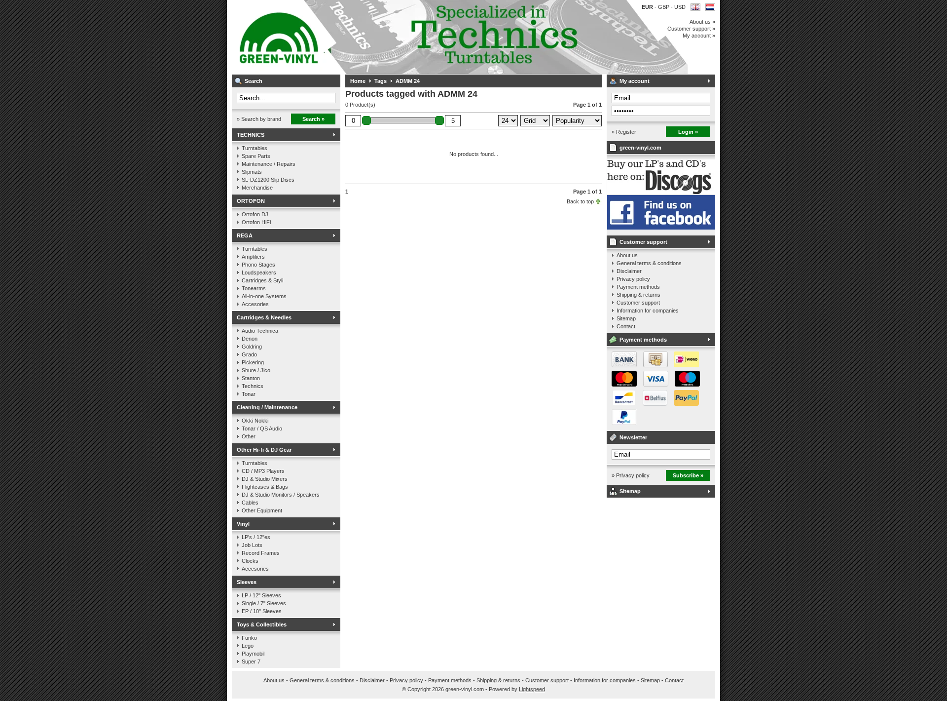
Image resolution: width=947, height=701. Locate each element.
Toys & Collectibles (262, 624)
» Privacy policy (631, 475)
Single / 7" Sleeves (264, 603)
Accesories (255, 304)
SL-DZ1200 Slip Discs (268, 180)
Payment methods (638, 287)
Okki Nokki (255, 421)
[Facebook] (661, 228)
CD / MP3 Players (263, 471)
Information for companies (648, 310)
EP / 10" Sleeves (262, 611)
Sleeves (246, 582)
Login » (688, 132)
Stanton (251, 378)
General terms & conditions (649, 263)
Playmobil (253, 654)
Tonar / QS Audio (262, 428)
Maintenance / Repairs (268, 164)
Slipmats (252, 172)
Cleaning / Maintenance (267, 407)
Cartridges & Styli (262, 280)
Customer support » (691, 29)
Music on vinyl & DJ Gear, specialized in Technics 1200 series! (362, 37)
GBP (664, 7)
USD (680, 7)
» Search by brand (259, 119)
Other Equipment (262, 510)
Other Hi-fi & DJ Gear (264, 450)
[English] (695, 7)
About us (627, 255)
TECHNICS (250, 135)
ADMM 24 (408, 81)
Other (248, 436)
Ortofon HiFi (256, 222)
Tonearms (254, 288)
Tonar (248, 394)
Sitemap (626, 318)
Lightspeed (532, 689)
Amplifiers (253, 257)
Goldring (252, 347)
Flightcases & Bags (265, 487)
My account (634, 81)
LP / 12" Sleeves (261, 595)
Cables (250, 503)
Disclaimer (629, 271)
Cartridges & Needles (264, 317)
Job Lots (252, 545)
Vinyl (243, 524)
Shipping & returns (638, 295)
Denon (249, 339)
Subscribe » (688, 475)
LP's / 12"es (256, 537)
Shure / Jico (256, 370)
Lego (248, 646)
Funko (249, 638)
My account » (699, 36)
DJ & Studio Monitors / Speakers (281, 495)
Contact (626, 326)
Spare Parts (256, 156)
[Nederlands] (710, 7)
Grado (249, 354)
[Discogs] (661, 192)
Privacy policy (633, 279)
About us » (702, 22)
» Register (624, 132)
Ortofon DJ (255, 214)
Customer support (643, 242)
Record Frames (261, 553)
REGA (245, 235)
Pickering (253, 362)
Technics (252, 386)
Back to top (580, 201)
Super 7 (251, 661)
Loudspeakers (259, 272)
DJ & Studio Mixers (265, 479)
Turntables (254, 148)
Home (357, 81)
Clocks (250, 561)
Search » (313, 119)
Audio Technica (260, 331)
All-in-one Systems (264, 296)
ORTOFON (251, 201)
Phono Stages (258, 265)
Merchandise (257, 188)
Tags (380, 81)
